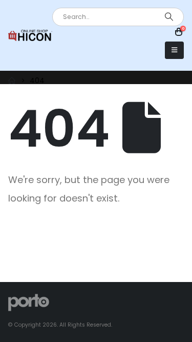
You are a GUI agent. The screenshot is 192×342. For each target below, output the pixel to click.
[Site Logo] (30, 35)
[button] (174, 50)
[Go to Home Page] (11, 80)
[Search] (169, 17)
